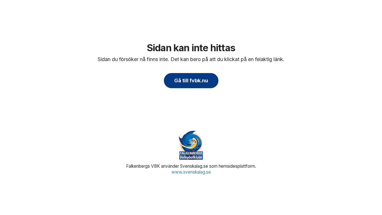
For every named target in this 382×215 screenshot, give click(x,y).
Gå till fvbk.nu (191, 80)
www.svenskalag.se (191, 172)
